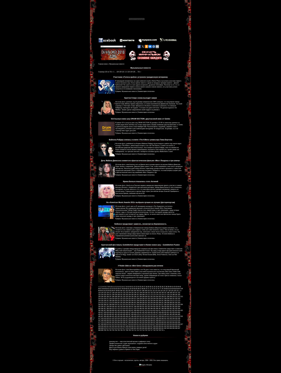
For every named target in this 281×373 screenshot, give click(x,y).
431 (113, 312)
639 (102, 326)
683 (140, 328)
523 (116, 318)
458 (105, 314)
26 (142, 286)
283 (124, 302)
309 (113, 304)
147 (165, 292)
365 (99, 308)
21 (132, 286)
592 (140, 322)
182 (179, 294)
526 (124, 318)
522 (113, 318)
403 (121, 310)
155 (105, 294)
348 (135, 306)
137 (138, 292)
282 (121, 302)
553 (116, 320)
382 (146, 308)
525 (121, 318)
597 (154, 322)
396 (102, 310)
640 (105, 326)
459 (107, 314)
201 (149, 296)
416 (157, 310)
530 (135, 318)
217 (107, 298)
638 (99, 326)
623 (143, 324)
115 (161, 290)
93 (107, 290)
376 (129, 308)
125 (134, 72)
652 (138, 326)
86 (178, 288)
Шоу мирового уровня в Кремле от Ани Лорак (124, 349)
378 (135, 308)
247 (107, 300)
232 (149, 298)
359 (165, 306)
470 (138, 314)
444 (149, 312)
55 (117, 288)
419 (165, 310)
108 (143, 290)
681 (135, 328)
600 (162, 322)
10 (111, 286)
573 (171, 320)
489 (107, 316)
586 (124, 322)
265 (157, 300)
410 (140, 310)
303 (179, 302)
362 (173, 306)
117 (167, 290)
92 (105, 290)
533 (143, 318)
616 (124, 324)
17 (125, 286)
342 (118, 306)
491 (113, 316)
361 (171, 306)
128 (113, 292)
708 (127, 330)
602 (168, 322)
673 (113, 328)
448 (160, 312)
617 (127, 324)
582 (113, 322)
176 (162, 294)
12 (115, 286)
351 (143, 306)
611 (110, 324)
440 (138, 312)
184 (102, 296)
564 (146, 320)
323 (151, 304)
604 (173, 322)
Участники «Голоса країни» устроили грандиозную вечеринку (140, 77)
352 (146, 306)
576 (179, 320)
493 (118, 316)
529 (132, 318)
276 (105, 302)
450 (165, 312)
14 (119, 286)
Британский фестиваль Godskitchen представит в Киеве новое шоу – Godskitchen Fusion (140, 245)
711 (135, 330)
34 (158, 286)
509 (162, 316)
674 (116, 328)
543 (171, 318)
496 (127, 316)
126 (107, 292)
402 (118, 310)
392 (173, 308)
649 (129, 326)
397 (105, 310)
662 (165, 326)
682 (138, 328)
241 (173, 298)
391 (171, 308)
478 (160, 314)
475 (151, 314)
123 (128, 72)
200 (146, 296)
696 (176, 328)
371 (116, 308)
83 (172, 288)
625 (149, 324)
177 (165, 294)
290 (143, 302)
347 (132, 306)
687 (151, 328)
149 (171, 292)
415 (154, 310)
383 (149, 308)
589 (132, 322)
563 (143, 320)
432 (116, 312)
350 (140, 306)
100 (121, 290)
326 (160, 304)
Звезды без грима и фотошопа (119, 345)
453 (173, 312)
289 (140, 302)
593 (143, 322)
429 (107, 312)
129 (116, 292)
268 (165, 300)
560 (135, 320)
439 (135, 312)
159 (116, 294)
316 (132, 304)
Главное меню (103, 64)
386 (157, 308)
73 (152, 288)
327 (162, 304)
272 (176, 300)
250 (116, 300)
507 (157, 316)
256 (132, 300)
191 (121, 296)
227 (135, 298)
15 (121, 286)
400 (113, 310)
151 (176, 292)
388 (162, 308)
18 (127, 286)
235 (157, 298)
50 (107, 288)
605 (176, 322)
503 (146, 316)
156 (107, 294)
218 (110, 298)
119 (118, 72)
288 (138, 302)
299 (168, 302)
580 (107, 322)
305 (102, 304)
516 (181, 316)
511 (168, 316)
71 (148, 288)
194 (129, 296)
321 (146, 304)
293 (151, 302)
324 (154, 304)
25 (140, 286)
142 (151, 292)
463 (118, 314)
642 (110, 326)
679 (129, 328)
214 (99, 298)
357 (160, 306)
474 (149, 314)
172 (151, 294)
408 (135, 310)
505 (151, 316)
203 (154, 296)
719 (157, 330)
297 (162, 302)
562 (140, 320)
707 (124, 330)
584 (118, 322)
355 (154, 306)
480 (165, 314)
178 (168, 294)
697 (179, 328)
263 (151, 300)
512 (170, 316)
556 (124, 320)
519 (105, 318)
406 (129, 310)
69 (144, 288)
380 (140, 308)
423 (176, 310)
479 (162, 314)
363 (176, 306)
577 (99, 322)
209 (171, 296)
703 (113, 330)
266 (160, 300)
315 (129, 304)
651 (135, 326)
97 (115, 290)
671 (107, 328)
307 (107, 304)
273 (179, 300)
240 (171, 298)
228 (138, 298)
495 (124, 316)
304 (99, 304)
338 (107, 306)
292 (149, 302)
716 (149, 330)
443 (146, 312)
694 (171, 328)
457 (102, 314)
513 (173, 316)
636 (179, 324)
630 (162, 324)
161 (121, 294)
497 (129, 316)
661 (162, 326)
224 (127, 298)
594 (146, 322)
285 (129, 302)
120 (120, 72)
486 (99, 316)
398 (107, 310)
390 (168, 308)
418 (162, 310)
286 (132, 302)
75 (156, 288)
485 (179, 314)
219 (113, 298)
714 (143, 330)
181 (176, 294)
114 (159, 290)
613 (116, 324)
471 (140, 314)
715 (146, 330)
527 (127, 318)
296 (160, 302)
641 (107, 326)
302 (176, 302)
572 (168, 320)
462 (116, 314)
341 (116, 306)
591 (138, 322)
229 (140, 298)
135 (132, 292)
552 (113, 320)
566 (151, 320)
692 (165, 328)
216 (105, 298)
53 (113, 288)
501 (140, 316)
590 (135, 322)
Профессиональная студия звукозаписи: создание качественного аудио (133, 343)
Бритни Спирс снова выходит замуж (140, 98)
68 (142, 288)
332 (176, 304)
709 (129, 330)
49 (105, 288)
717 (151, 330)
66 (138, 288)
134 (129, 292)
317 (135, 304)
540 (162, 318)
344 (124, 306)
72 (150, 288)
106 (137, 290)
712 (138, 330)
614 (118, 324)
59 (124, 288)
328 (165, 304)
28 (146, 286)
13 (117, 286)
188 (113, 296)
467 (129, 314)
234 (154, 298)
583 (116, 322)
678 (127, 328)
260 (143, 300)
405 (127, 310)
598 (157, 322)
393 (176, 308)
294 (154, 302)
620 (135, 324)
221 (118, 298)
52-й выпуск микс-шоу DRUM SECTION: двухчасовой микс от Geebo (140, 119)
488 (105, 316)
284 (127, 302)
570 (162, 320)
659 (157, 326)
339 (110, 306)
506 (154, 316)
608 (102, 324)
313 (124, 304)
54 (115, 288)
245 (102, 300)
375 (127, 308)
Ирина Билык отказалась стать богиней (140, 181)
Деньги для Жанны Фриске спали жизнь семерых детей (127, 347)
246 (105, 300)
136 (135, 292)
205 (160, 296)
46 (99, 288)
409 (138, 310)
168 (140, 294)
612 (113, 324)
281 (118, 302)
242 (176, 298)
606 (179, 322)
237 (162, 298)
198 (140, 296)
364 (179, 306)
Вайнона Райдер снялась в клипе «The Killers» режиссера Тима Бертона (140, 140)
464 (121, 314)
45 (180, 286)
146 (162, 292)
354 (151, 306)
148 (168, 292)
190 (118, 296)
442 (143, 312)
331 (173, 304)
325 (157, 304)
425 (181, 310)
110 (148, 290)
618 (129, 324)
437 (129, 312)
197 (138, 296)
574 (173, 320)
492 (116, 316)
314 (127, 304)
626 (151, 324)
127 (110, 292)
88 (182, 288)
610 (107, 324)
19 (129, 286)
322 (149, 304)
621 (138, 324)
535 (149, 318)
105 (135, 290)
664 (171, 326)
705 (118, 330)
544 (173, 318)
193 (127, 296)
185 (105, 296)
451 (168, 312)
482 (171, 314)
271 (173, 300)
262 (149, 300)
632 (168, 324)
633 (170, 324)
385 (154, 308)
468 (132, 314)
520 (107, 318)
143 (154, 292)
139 (143, 292)
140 (146, 292)
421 (170, 310)
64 (134, 288)
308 (110, 304)
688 (154, 328)
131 (121, 292)
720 (160, 330)
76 (158, 288)
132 (124, 292)
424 (179, 310)
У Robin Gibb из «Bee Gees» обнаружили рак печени (140, 266)
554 (118, 320)
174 (157, 294)
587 (127, 322)
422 (173, 310)
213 (181, 296)
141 (149, 292)
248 (110, 300)
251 (118, 300)
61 (128, 288)
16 (123, 286)
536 (151, 318)
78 (162, 288)
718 (154, 330)
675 (118, 328)
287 (135, 302)
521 (110, 318)
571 (165, 320)
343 (121, 306)
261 (146, 300)
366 (102, 308)
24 (138, 286)
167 (138, 294)
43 (176, 286)
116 (164, 290)
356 (157, 306)
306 (105, 304)
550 (107, 320)
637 (181, 324)
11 (113, 286)
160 (118, 294)
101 (124, 290)
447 (157, 312)
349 (138, 306)
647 (124, 326)
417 (160, 310)
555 (121, 320)
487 (102, 316)
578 (102, 322)
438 (132, 312)
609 (105, 324)
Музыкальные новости (116, 64)
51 (109, 288)
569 (160, 320)
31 (152, 286)
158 (113, 294)
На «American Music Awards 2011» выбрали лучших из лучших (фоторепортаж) (140, 202)
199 (143, 296)
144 (157, 292)
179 (171, 294)
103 (129, 290)
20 (130, 286)
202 (151, 296)
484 (176, 314)
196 (135, 296)
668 (99, 328)
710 (132, 330)
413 (149, 310)
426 (99, 312)
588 (129, 322)
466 (127, 314)
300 (171, 302)
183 (99, 296)
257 (135, 300)
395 (99, 310)
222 (121, 298)
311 (118, 304)
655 (146, 326)
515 (179, 316)
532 (140, 318)
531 (138, 318)
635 (176, 324)
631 (165, 324)
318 (138, 304)
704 (116, 330)
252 (121, 300)
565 (149, 320)
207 (165, 296)
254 (127, 300)
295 (157, 302)
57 (121, 288)
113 (156, 290)
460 (110, 314)
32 (154, 286)
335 (99, 306)
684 (143, 328)
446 (154, 312)
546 (179, 318)
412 (146, 310)
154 (102, 294)
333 (179, 304)
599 (160, 322)
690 (160, 328)
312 (121, 304)
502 (143, 316)
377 (132, 308)
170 (146, 294)
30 (150, 286)
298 (165, 302)
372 (118, 308)
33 (156, 286)
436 (127, 312)
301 (173, 302)
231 (146, 298)
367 (105, 308)
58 (122, 288)
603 (171, 322)
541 (165, 318)
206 (162, 296)
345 (127, 306)
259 (140, 300)
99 (119, 290)
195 (132, 296)
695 (173, 328)
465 (124, 314)
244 (99, 300)
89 (99, 290)
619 (132, 324)
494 (121, 316)
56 (119, 288)
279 (113, 302)
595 (149, 322)
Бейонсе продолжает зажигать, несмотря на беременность (140, 224)
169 (143, 294)
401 (116, 310)
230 (143, 298)
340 (113, 306)
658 (154, 326)
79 (164, 288)
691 (162, 328)
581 (110, 322)
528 (129, 318)
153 (99, 294)
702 (110, 330)
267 (162, 300)
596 (151, 322)
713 (140, 330)
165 (132, 294)
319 (140, 304)
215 (102, 298)
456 (99, 314)
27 (144, 286)
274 (99, 302)
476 (154, 314)
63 (132, 288)
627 (154, 324)
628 (157, 324)
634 (173, 324)
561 (138, 320)
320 (143, 304)
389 (165, 308)
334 (181, 304)
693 (168, 328)
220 (116, 298)
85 (176, 288)
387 (160, 308)
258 (138, 300)
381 (143, 308)
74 (154, 288)
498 (132, 316)
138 (140, 292)
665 (173, 326)
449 (162, 312)
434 (121, 312)
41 (172, 286)
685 (146, 328)
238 (165, 298)
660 (160, 326)
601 (165, 322)
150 (173, 292)
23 (136, 286)
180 (173, 294)
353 (149, 306)
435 (124, 312)
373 (121, 308)
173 (154, 294)
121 (123, 72)
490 (110, 316)
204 (157, 296)
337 (105, 306)
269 (168, 300)
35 (160, 286)
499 (135, 316)
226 (132, 298)
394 (179, 308)
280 (116, 302)
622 (140, 324)
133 (127, 292)
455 (179, 312)
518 (102, 318)
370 (113, 308)
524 (118, 318)
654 (143, 326)
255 (129, 300)
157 (110, 294)
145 (160, 292)
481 (168, 314)
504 (149, 316)
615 (121, 324)
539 (160, 318)
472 (143, 314)
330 (170, 304)
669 (102, 328)
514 (176, 316)
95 (111, 290)
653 (140, 326)
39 (168, 286)
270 (171, 300)
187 (110, 296)
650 (132, 326)
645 (118, 326)
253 (124, 300)
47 (101, 288)
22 (134, 286)
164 (129, 294)
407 (132, 310)
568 (157, 320)
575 (176, 320)
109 (146, 290)
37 (164, 286)
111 (151, 290)
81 (168, 288)
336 (102, 306)
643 (113, 326)
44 (178, 286)
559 (132, 320)
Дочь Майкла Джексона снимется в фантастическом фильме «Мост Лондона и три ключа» (140, 161)
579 (105, 322)
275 (102, 302)
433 (118, 312)
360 (168, 306)
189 (116, 296)
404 (124, 310)
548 (102, 320)
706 (121, 330)
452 (171, 312)
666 (176, 326)
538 (157, 318)
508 (160, 316)
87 (180, 288)
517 (99, 318)
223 (124, 298)
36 (162, 286)
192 (124, 296)
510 (165, 316)
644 (116, 326)
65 (136, 288)
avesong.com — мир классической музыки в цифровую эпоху (129, 341)
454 (176, 312)
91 (103, 290)
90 (101, 290)
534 (146, 318)
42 (174, 286)
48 (103, 288)
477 (157, 314)
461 (113, 314)
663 (168, 326)
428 (105, 312)
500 (138, 316)
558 (129, 320)
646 (121, 326)
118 (169, 290)
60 (126, 288)
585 (121, 322)
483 (173, 314)
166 (135, 294)
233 (151, 298)
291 (146, 302)
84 (174, 288)
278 (110, 302)
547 (99, 320)
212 (179, 296)
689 (157, 328)
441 (140, 312)
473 (146, 314)
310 (116, 304)
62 (130, 288)
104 (132, 290)
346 (129, 306)
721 (139, 72)
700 (105, 330)
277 (107, 302)
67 (140, 288)
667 (179, 326)
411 (143, 310)
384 (151, 308)
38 (166, 286)
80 (166, 288)
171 (149, 294)
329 (168, 304)
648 (127, 326)
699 (102, 330)
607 (99, 324)
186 (107, 296)
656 (149, 326)
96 (113, 290)
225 (129, 298)
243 (179, 298)
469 (135, 314)
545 (176, 318)
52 (111, 288)
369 (110, 308)
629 (160, 324)
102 (126, 290)
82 (170, 288)
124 (131, 72)
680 (132, 328)
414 (151, 310)
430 (110, 312)
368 (107, 308)
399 (110, 310)
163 (127, 294)
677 (124, 328)
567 (154, 320)
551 (110, 320)
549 (105, 320)
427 (102, 312)
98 (117, 290)
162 (124, 294)
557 (127, 320)
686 (149, 328)
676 (121, 328)
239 (168, 298)
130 (118, 292)
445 (151, 312)
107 (140, 290)
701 (107, 330)
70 (146, 288)
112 (154, 290)
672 (110, 328)
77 (160, 288)
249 (113, 300)
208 (168, 296)
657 (151, 326)
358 (162, 306)
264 (154, 300)
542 (168, 318)
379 (138, 308)
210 (173, 296)
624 (146, 324)
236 (160, 298)
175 (160, 294)
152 (179, 292)
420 (168, 310)
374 (124, 308)
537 (154, 318)
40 (170, 286)
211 (176, 296)
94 (109, 290)
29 (148, 286)
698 (99, 330)
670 (105, 328)
